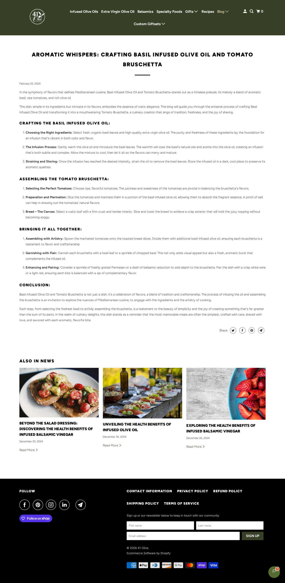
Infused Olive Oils (84, 11)
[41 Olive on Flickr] (74, 505)
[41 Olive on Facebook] (25, 505)
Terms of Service (181, 503)
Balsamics (145, 11)
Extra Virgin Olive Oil (117, 11)
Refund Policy (227, 491)
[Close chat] (270, 480)
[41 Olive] (38, 17)
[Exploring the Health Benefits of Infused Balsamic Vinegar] (226, 394)
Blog (221, 11)
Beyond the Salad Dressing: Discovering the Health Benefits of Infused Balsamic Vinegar (56, 429)
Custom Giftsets (147, 24)
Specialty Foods (169, 11)
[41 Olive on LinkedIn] (65, 505)
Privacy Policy (192, 491)
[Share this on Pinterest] (251, 330)
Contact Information (149, 491)
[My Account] (245, 11)
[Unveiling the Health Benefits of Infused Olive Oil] (142, 393)
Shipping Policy (143, 503)
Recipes (208, 11)
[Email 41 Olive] (82, 505)
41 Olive (143, 548)
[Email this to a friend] (260, 330)
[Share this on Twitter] (232, 330)
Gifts (189, 11)
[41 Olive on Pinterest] (39, 505)
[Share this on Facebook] (242, 330)
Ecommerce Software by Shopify (148, 553)
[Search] (252, 11)
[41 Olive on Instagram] (52, 505)
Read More (27, 450)
